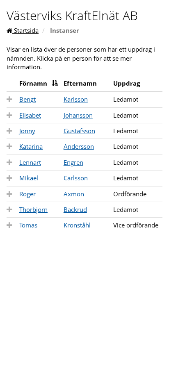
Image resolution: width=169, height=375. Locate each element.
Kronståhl (77, 225)
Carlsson (76, 178)
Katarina (31, 146)
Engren (73, 162)
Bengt (27, 99)
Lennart (30, 162)
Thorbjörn (33, 209)
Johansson (78, 115)
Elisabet (30, 115)
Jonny (27, 131)
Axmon (74, 194)
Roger (27, 194)
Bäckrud (75, 209)
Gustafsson (79, 131)
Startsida (25, 30)
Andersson (79, 146)
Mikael (28, 178)
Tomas (28, 225)
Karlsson (76, 99)
